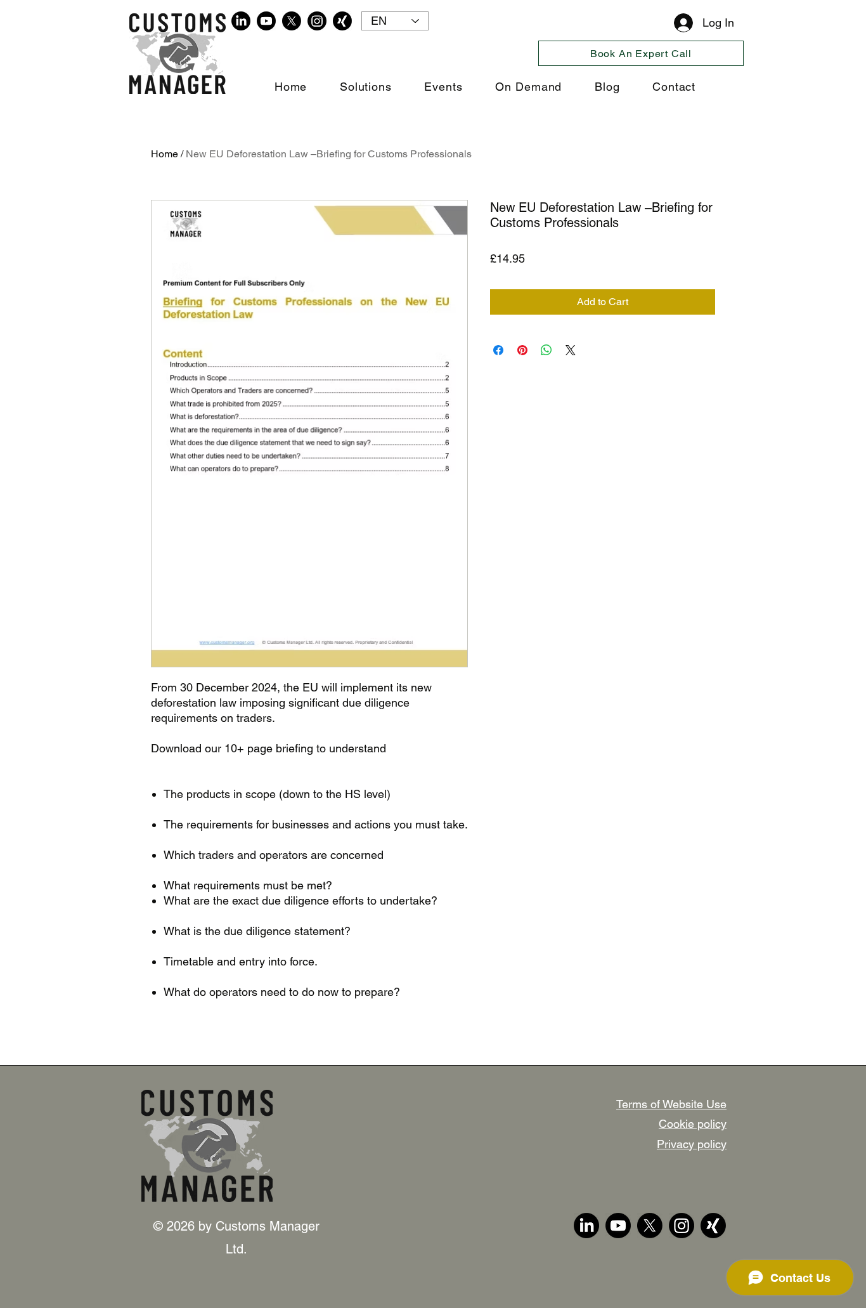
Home (164, 154)
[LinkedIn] (240, 20)
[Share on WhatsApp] (546, 350)
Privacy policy (692, 1144)
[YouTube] (266, 20)
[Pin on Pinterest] (522, 350)
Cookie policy (693, 1123)
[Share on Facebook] (498, 350)
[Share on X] (570, 350)
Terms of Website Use (671, 1104)
